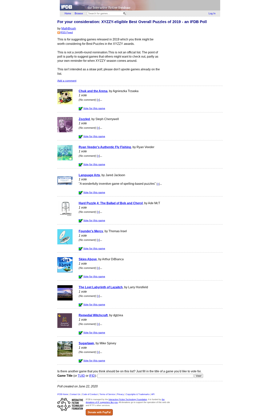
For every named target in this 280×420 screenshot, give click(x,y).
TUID (81, 375)
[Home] (140, 5)
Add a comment (66, 80)
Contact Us (75, 394)
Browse (79, 13)
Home (68, 13)
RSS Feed (66, 32)
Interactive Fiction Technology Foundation (128, 399)
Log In (212, 13)
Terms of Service (107, 394)
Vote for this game (94, 108)
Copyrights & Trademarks (138, 394)
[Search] (124, 13)
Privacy (120, 394)
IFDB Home (62, 394)
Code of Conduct (90, 394)
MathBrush (68, 28)
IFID (92, 375)
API (152, 394)
